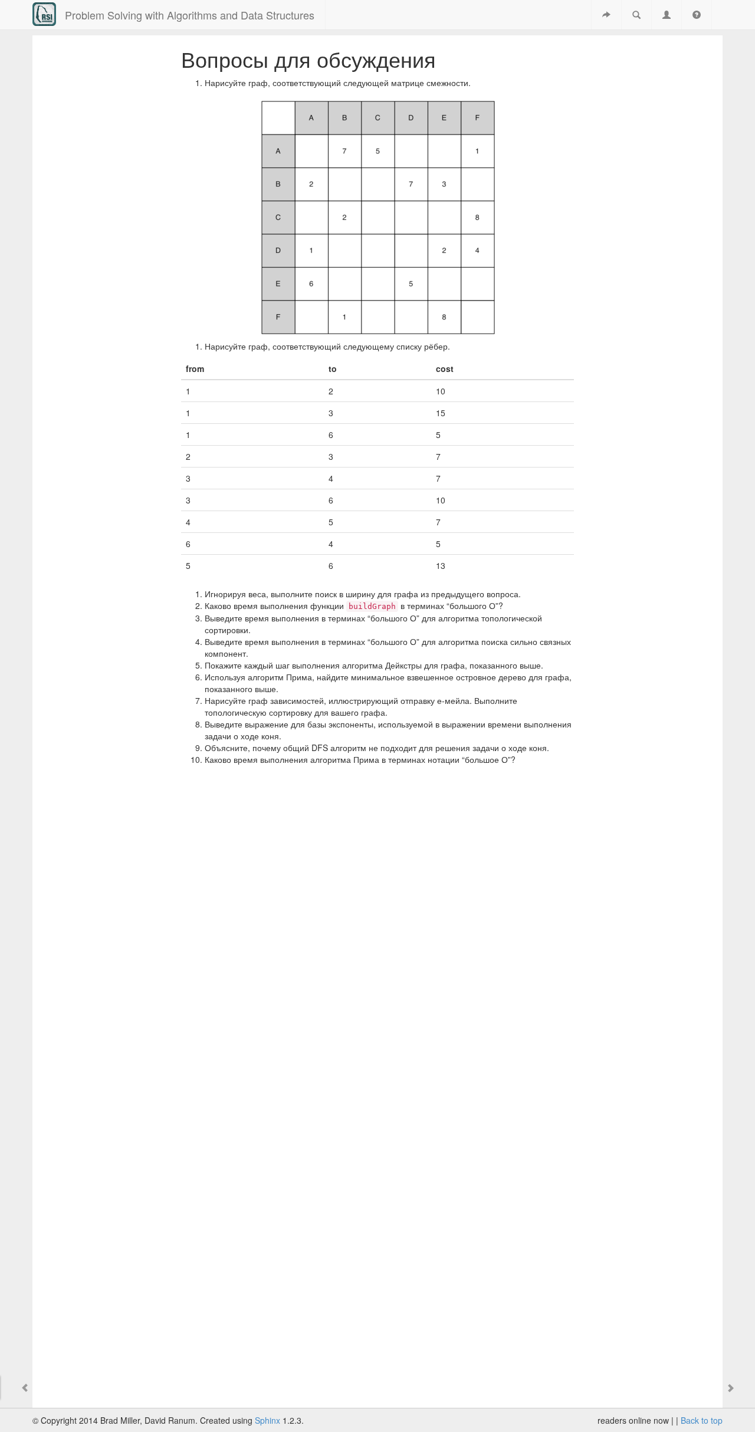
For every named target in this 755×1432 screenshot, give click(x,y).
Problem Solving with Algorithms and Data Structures (189, 14)
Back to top (702, 1420)
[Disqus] (378, 930)
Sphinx (267, 1420)
